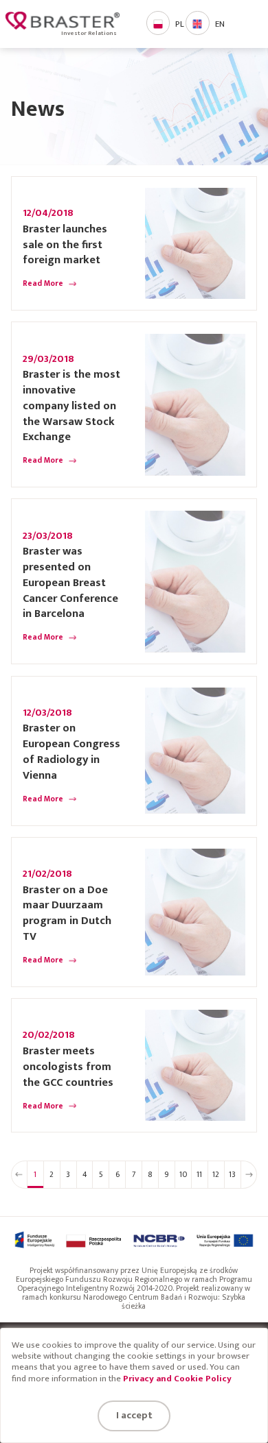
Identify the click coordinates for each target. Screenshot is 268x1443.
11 (199, 1174)
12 (215, 1174)
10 (183, 1174)
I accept (134, 1415)
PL (179, 24)
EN (220, 24)
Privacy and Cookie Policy (177, 1378)
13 (232, 1174)
